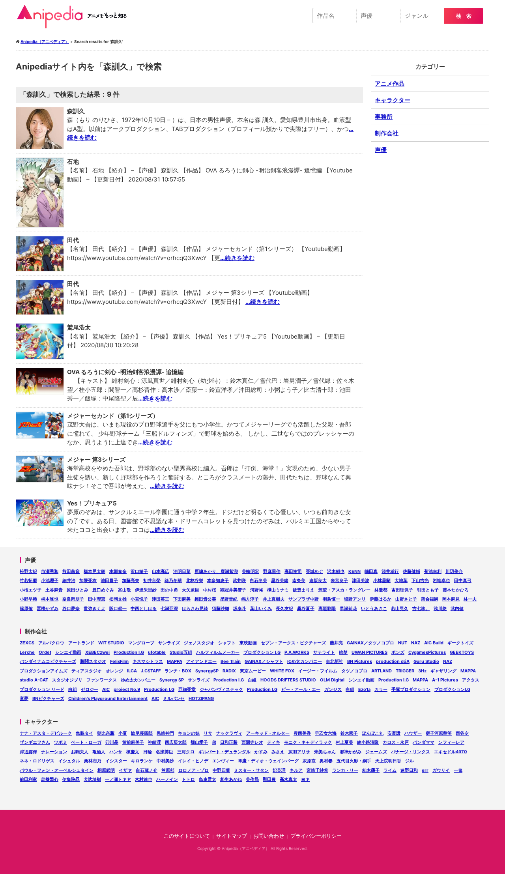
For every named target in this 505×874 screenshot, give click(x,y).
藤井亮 (336, 643)
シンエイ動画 (68, 652)
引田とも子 (428, 590)
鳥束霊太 (207, 779)
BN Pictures (359, 661)
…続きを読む (237, 258)
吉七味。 (421, 608)
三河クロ (186, 751)
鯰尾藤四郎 (142, 733)
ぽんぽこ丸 (372, 733)
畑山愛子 (199, 742)
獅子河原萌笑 (439, 733)
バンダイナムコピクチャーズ (48, 661)
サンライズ (169, 643)
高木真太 (288, 779)
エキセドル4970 (450, 751)
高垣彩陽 (327, 608)
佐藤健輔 (411, 571)
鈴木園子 (349, 733)
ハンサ (115, 751)
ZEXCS (27, 643)
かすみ (260, 751)
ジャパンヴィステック (221, 689)
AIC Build (433, 643)
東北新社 (334, 661)
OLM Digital (332, 680)
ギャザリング (443, 671)
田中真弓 (462, 580)
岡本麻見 (451, 599)
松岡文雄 (118, 599)
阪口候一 (118, 608)
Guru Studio (426, 661)
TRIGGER (405, 671)
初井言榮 (152, 580)
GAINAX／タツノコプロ (370, 643)
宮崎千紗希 (317, 770)
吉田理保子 (402, 590)
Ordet (45, 652)
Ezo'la (364, 689)
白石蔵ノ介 (146, 770)
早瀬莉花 (348, 608)
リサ (208, 733)
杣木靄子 (371, 770)
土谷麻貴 (54, 590)
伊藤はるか (380, 599)
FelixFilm (119, 661)
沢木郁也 (335, 571)
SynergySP (207, 671)
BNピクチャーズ (48, 698)
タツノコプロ (354, 671)
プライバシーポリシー (316, 835)
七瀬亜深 (169, 608)
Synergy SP (171, 680)
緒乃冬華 (173, 580)
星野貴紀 (229, 599)
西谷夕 (462, 733)
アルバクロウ (51, 643)
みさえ (277, 751)
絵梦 (343, 652)
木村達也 (143, 779)
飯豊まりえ (303, 590)
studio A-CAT (34, 680)
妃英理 (279, 770)
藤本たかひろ (456, 590)
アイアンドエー (201, 661)
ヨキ (305, 779)
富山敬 (124, 590)
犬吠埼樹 (92, 779)
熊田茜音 (71, 571)
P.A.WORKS (296, 652)
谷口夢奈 (71, 608)
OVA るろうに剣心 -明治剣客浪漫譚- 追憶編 (125, 372)
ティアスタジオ (86, 671)
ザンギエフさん (35, 742)
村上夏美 (344, 742)
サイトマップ (231, 835)
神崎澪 (154, 742)
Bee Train (231, 661)
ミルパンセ (174, 698)
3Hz (422, 671)
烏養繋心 (49, 779)
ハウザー (413, 733)
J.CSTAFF (151, 671)
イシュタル (69, 761)
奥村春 (326, 761)
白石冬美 (258, 580)
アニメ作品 (389, 83)
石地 (73, 161)
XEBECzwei (97, 652)
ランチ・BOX (178, 671)
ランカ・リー (345, 770)
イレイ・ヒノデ (193, 761)
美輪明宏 (250, 571)
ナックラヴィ (229, 733)
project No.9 (127, 689)
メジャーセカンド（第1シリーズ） (113, 415)
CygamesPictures (427, 652)
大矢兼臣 (190, 590)
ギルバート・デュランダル (224, 751)
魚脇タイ (84, 733)
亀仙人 (98, 751)
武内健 (457, 608)
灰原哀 (309, 761)
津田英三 (160, 599)
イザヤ (125, 770)
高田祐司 (293, 571)
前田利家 (28, 779)
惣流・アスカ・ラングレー (344, 590)
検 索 (463, 16)
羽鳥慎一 (331, 599)
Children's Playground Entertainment (108, 698)
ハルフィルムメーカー (217, 652)
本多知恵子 (218, 580)
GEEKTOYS (462, 652)
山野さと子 (406, 599)
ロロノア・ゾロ (193, 770)
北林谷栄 (194, 580)
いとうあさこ (374, 608)
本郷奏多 (118, 571)
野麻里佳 (272, 571)
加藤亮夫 (130, 580)
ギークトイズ (460, 643)
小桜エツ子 (30, 590)
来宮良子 (339, 580)
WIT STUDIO (111, 643)
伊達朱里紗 (146, 590)
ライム (390, 770)
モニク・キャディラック (308, 742)
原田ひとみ (77, 590)
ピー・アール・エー (300, 689)
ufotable (157, 652)
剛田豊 (269, 779)
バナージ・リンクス (410, 751)
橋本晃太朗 (94, 571)
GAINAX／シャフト (264, 661)
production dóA (393, 661)
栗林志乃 (92, 761)
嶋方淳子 (250, 599)
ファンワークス (101, 680)
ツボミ (60, 742)
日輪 (147, 751)
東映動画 (248, 643)
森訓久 (76, 111)
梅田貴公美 (205, 599)
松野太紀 (28, 571)
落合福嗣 (429, 599)
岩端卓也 (441, 580)
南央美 (298, 580)
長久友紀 (284, 608)
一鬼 (458, 770)
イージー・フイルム (317, 671)
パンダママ (423, 742)
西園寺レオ (252, 742)
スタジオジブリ (67, 680)
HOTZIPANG (201, 698)
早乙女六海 (326, 733)
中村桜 (209, 590)
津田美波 (360, 580)
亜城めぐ (314, 571)
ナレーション (54, 751)
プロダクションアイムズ (43, 671)
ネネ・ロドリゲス (37, 761)
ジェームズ (376, 751)
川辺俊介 (454, 571)
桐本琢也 (49, 599)
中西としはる (144, 608)
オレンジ (114, 671)
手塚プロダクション (410, 689)
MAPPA (174, 661)
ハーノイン (167, 779)
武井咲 (239, 580)
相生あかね (231, 779)
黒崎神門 (165, 733)
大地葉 (401, 580)
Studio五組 (181, 652)
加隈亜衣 (88, 580)
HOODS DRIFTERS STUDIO (288, 680)
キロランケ (142, 761)
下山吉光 (420, 580)
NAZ (415, 643)
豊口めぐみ (103, 590)
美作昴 (252, 779)
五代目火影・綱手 (354, 761)
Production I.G (129, 652)
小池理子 (49, 580)
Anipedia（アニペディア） (75, 16)
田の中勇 (169, 590)
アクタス (470, 680)
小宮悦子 (139, 599)
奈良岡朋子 (73, 599)
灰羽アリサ (299, 751)
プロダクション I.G (262, 652)
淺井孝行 (390, 571)
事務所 (384, 116)
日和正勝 (229, 742)
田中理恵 (96, 599)
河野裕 (256, 590)
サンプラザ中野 (303, 599)
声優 (381, 149)
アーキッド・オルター (268, 733)
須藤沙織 (220, 608)
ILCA (132, 671)
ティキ (273, 742)
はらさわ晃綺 (195, 608)
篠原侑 (26, 608)
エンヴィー (223, 761)
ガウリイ (441, 770)
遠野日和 (409, 770)
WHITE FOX (282, 671)
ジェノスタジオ (199, 643)
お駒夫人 (79, 751)
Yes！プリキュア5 (92, 503)
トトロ (188, 779)
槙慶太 (132, 751)
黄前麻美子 (133, 742)
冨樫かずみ (47, 608)
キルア (296, 770)
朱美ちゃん (325, 751)
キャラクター (392, 100)
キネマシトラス (148, 661)
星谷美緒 (279, 580)
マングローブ (141, 643)
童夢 (24, 698)
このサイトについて (187, 835)
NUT (402, 643)
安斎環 (393, 733)
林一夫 (470, 599)
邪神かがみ (350, 751)
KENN (354, 571)
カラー (380, 689)
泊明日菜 (182, 571)
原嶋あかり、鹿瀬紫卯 (216, 571)
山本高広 (160, 571)
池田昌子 (109, 580)
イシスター (116, 761)
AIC (106, 689)
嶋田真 (371, 571)
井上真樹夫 (273, 599)
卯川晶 (111, 742)
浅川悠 (440, 608)
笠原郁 (167, 770)
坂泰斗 (239, 608)
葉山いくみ (261, 608)
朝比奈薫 (105, 733)
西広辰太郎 (176, 742)
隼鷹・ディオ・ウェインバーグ (268, 761)
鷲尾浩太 (79, 327)
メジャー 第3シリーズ (96, 459)
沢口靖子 (139, 571)
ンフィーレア (451, 742)
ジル (409, 761)
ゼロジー (89, 689)
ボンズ (397, 652)
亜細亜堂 (187, 689)
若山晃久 (399, 608)
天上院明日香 (388, 761)
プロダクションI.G (452, 689)
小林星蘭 (382, 580)
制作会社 (386, 133)
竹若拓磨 (28, 580)
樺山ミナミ (278, 590)
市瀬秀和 (49, 571)
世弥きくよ (94, 608)
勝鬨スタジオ (93, 661)
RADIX (229, 671)
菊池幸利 (432, 571)
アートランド (81, 643)
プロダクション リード (42, 689)
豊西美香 (302, 733)
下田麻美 (182, 599)
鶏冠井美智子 (233, 590)
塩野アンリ (355, 599)
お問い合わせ (268, 835)
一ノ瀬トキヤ (118, 779)
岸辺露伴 (28, 751)
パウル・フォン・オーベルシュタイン (57, 770)
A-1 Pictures (445, 680)
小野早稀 (28, 599)
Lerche (27, 652)
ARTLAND (381, 671)
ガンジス (333, 689)
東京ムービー (253, 671)
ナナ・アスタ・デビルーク (46, 733)
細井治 (68, 580)
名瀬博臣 (164, 751)
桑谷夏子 (305, 608)
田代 (73, 240)
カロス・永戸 (396, 742)
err (425, 770)
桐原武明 (106, 770)
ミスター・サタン (251, 770)
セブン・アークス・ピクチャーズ (293, 643)
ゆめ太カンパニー (304, 661)
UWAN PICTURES (369, 652)
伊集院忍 (71, 779)
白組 (252, 680)
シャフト (227, 643)
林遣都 (380, 590)
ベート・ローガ (86, 742)
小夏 (122, 733)
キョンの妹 (189, 733)
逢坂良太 (318, 580)
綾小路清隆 (368, 742)
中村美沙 (165, 761)
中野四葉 (221, 770)
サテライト (324, 652)
